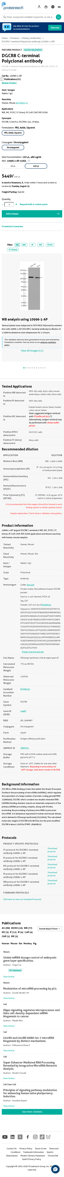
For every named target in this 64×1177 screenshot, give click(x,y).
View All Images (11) (32, 350)
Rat (20, 943)
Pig (34, 943)
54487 (23, 711)
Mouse (14, 943)
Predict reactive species (33, 652)
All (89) (6, 928)
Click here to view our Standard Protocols (22, 899)
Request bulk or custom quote (33, 204)
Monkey (28, 943)
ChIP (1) (6, 936)
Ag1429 (30, 585)
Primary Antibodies (31, 38)
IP (32, 245)
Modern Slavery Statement (32, 1155)
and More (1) (22, 103)
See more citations (32, 1111)
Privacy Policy (25, 1148)
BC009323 (46, 605)
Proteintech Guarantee (12, 226)
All (17, 245)
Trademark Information (33, 1152)
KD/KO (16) (17, 928)
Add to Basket (12, 214)
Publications (10, 79)
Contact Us (12, 1148)
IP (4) (20, 932)
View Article (8, 976)
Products (15, 38)
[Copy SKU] (29, 161)
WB (24, 245)
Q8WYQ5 (24, 748)
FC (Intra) (13, 249)
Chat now (55, 27)
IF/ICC (50, 245)
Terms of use (40, 1148)
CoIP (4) (29, 932)
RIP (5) (14, 936)
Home (5, 38)
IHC (40, 245)
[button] (55, 1169)
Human (5, 943)
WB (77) (28, 928)
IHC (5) (5, 932)
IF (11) (13, 932)
